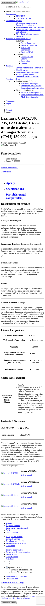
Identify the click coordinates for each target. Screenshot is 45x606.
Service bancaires (28, 43)
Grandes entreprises (24, 18)
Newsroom (10, 546)
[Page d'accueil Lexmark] (23, 2)
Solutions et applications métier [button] (18, 39)
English (9, 103)
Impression (25, 61)
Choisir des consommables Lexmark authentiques (26, 24)
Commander (6, 172)
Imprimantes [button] (11, 14)
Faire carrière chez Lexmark (17, 528)
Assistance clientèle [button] (13, 79)
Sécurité (24, 59)
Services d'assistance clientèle (27, 77)
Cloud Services (27, 56)
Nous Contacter (12, 532)
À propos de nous (13, 526)
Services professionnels (25, 74)
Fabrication (25, 50)
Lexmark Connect (13, 539)
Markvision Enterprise (29, 97)
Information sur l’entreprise (16, 576)
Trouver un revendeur (14, 550)
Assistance (10, 559)
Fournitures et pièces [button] (14, 21)
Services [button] (9, 65)
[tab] (25, 183)
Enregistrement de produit (31, 86)
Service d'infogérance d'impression (29, 68)
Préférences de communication (18, 552)
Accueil (9, 110)
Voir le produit (26, 475)
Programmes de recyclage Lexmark (30, 27)
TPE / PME (20, 16)
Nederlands (10, 101)
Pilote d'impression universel (32, 95)
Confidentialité (12, 578)
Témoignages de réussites (16, 543)
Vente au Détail (27, 52)
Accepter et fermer (9, 603)
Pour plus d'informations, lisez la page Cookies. (18, 597)
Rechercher (10, 7)
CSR (8, 530)
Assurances (25, 48)
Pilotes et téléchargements (31, 92)
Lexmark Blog (12, 554)
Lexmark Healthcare (29, 45)
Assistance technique (29, 83)
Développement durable (15, 541)
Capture (24, 63)
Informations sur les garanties (27, 72)
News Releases (12, 557)
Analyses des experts (14, 537)
